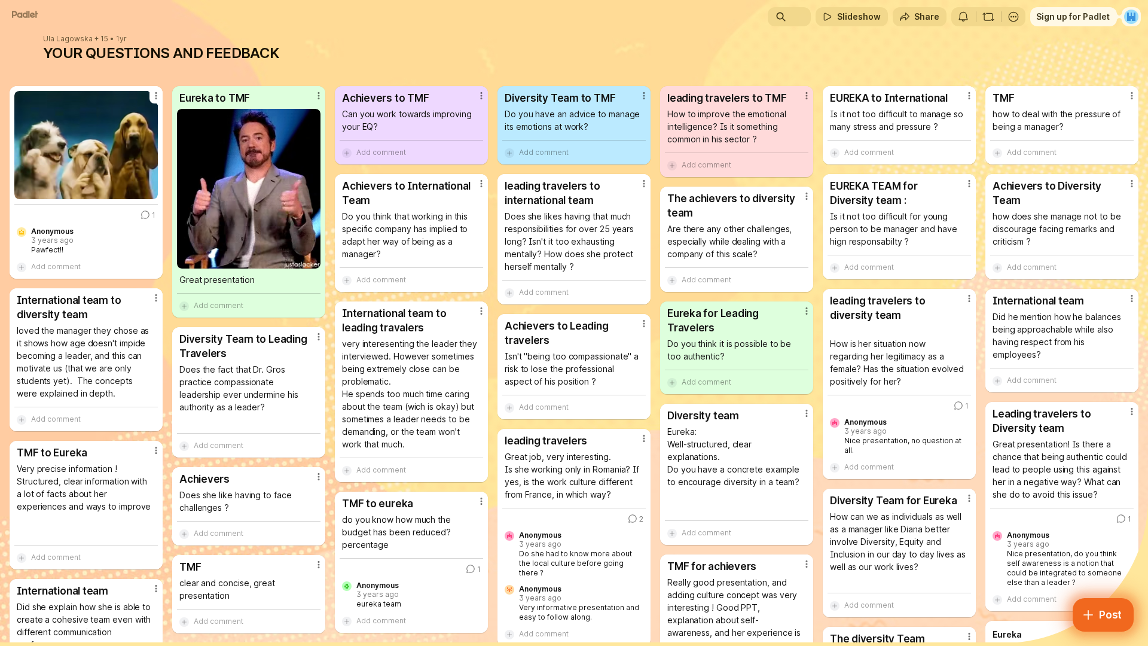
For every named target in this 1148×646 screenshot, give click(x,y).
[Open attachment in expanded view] (86, 145)
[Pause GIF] (148, 189)
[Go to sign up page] (1131, 16)
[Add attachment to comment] (21, 267)
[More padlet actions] (1013, 16)
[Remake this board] (988, 16)
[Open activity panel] (963, 16)
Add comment (56, 266)
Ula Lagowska (68, 39)
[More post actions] (156, 95)
